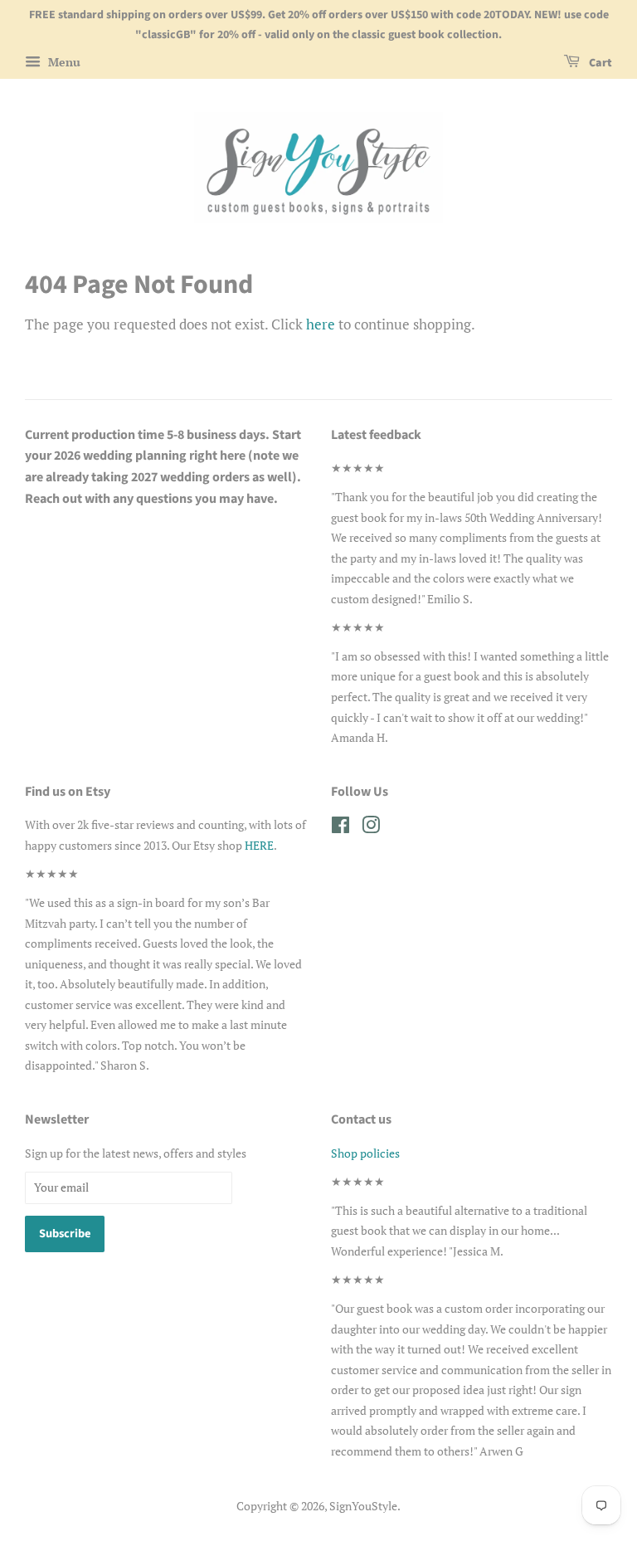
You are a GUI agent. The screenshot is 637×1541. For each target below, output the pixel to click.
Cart (599, 63)
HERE (259, 845)
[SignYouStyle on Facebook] (340, 828)
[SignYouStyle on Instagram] (371, 828)
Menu (62, 62)
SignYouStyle (363, 1506)
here (320, 324)
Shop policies (365, 1153)
